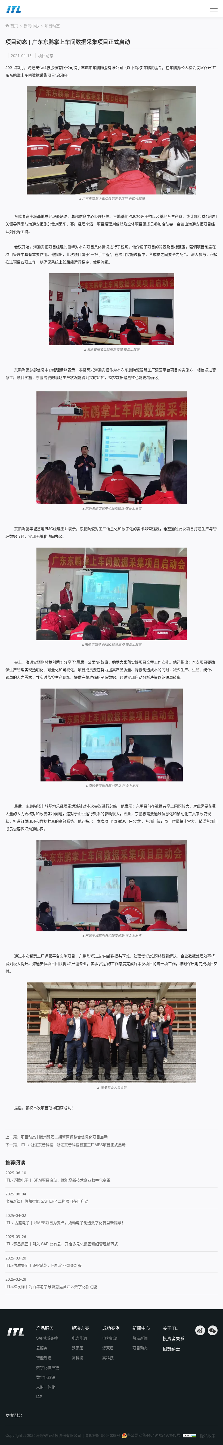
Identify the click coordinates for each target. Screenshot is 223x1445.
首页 (14, 25)
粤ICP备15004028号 (102, 1435)
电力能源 (79, 1338)
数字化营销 (45, 1377)
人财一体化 (45, 1387)
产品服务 (45, 1328)
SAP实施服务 (47, 1338)
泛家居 (77, 1347)
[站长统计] (189, 1435)
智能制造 (43, 1357)
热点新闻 (140, 1338)
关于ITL (170, 1328)
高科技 (77, 1357)
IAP (39, 1396)
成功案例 (111, 1328)
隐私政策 (207, 1435)
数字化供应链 (47, 1367)
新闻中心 (31, 25)
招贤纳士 (171, 1349)
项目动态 (52, 25)
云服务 (42, 1347)
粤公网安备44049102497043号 (153, 1435)
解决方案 (80, 1328)
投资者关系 (173, 1338)
